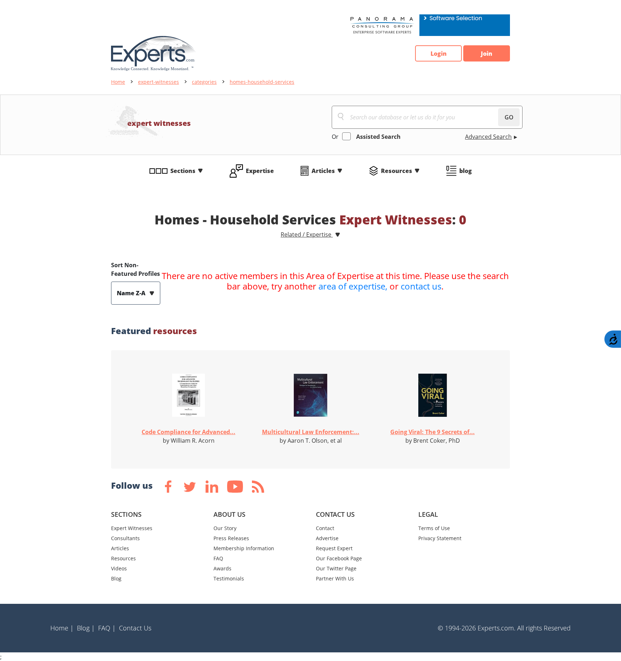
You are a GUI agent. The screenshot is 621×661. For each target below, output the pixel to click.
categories (204, 81)
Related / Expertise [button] (307, 234)
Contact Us (135, 628)
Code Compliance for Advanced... (188, 432)
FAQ (218, 558)
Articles (323, 171)
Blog (116, 578)
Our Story (224, 528)
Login (439, 54)
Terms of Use (434, 528)
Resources (396, 171)
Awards (222, 568)
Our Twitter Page (336, 568)
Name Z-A (132, 293)
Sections (183, 171)
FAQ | (107, 628)
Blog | (86, 628)
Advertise (327, 538)
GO (509, 117)
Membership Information (243, 548)
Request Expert (334, 548)
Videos (119, 568)
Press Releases (231, 538)
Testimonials (228, 578)
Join (486, 54)
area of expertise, (352, 286)
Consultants (125, 538)
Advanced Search (488, 137)
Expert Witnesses (131, 528)
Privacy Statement (439, 538)
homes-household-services (262, 81)
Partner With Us (335, 578)
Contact (325, 528)
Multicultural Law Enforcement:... (310, 432)
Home (118, 81)
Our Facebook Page (339, 558)
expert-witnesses (158, 81)
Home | (62, 628)
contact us (421, 286)
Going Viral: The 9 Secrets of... (432, 432)
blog (465, 171)
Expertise (260, 171)
